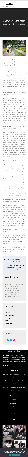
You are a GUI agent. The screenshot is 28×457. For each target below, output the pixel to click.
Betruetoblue (8, 4)
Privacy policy (16, 454)
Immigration (9, 318)
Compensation (10, 315)
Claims (8, 313)
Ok (10, 454)
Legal (7, 320)
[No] (26, 452)
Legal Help (9, 323)
